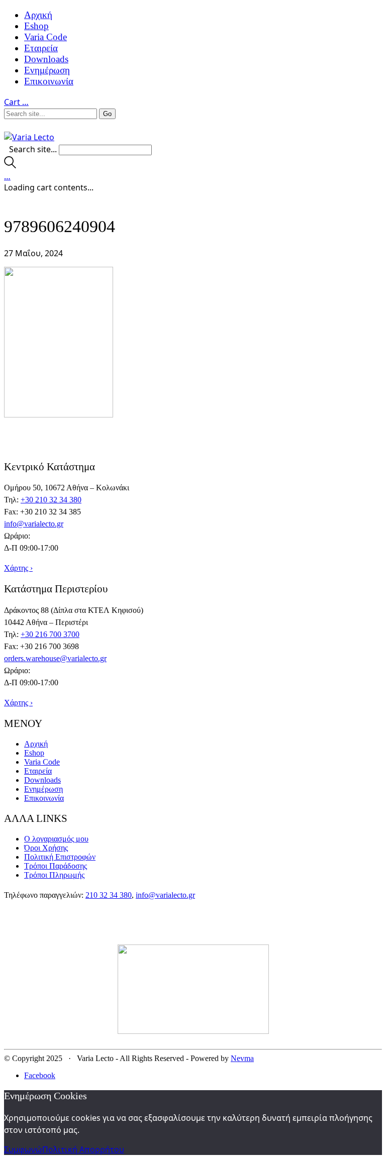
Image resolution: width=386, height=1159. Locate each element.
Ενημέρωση (47, 70)
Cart (16, 102)
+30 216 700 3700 (50, 634)
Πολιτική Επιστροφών (59, 857)
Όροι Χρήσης (46, 848)
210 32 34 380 (108, 895)
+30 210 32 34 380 (51, 499)
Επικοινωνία (48, 81)
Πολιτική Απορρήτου (83, 1149)
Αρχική (38, 15)
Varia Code (45, 37)
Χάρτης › (18, 568)
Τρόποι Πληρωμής (54, 875)
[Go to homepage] (29, 137)
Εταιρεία (41, 48)
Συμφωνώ (23, 1149)
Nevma (242, 1058)
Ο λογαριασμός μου (56, 838)
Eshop (36, 26)
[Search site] (10, 165)
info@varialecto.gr (33, 523)
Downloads (46, 59)
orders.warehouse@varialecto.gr (55, 658)
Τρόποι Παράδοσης (55, 866)
